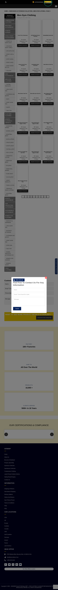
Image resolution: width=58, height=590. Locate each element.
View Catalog (19, 280)
